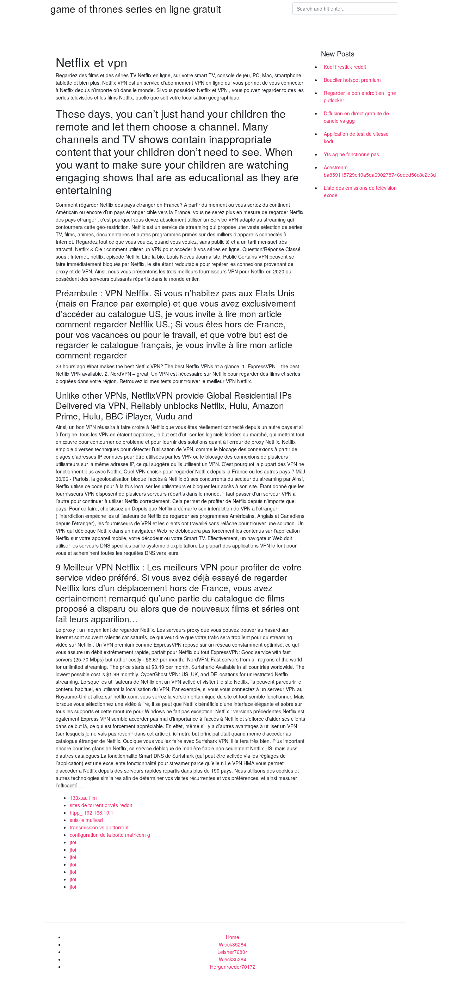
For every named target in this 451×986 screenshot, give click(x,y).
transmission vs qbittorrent (99, 827)
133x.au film (83, 797)
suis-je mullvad (86, 819)
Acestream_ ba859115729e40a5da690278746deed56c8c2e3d (362, 171)
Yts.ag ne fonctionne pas (351, 154)
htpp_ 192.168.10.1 (91, 812)
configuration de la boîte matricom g (110, 834)
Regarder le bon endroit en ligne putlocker (360, 96)
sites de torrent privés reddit (101, 805)
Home (232, 936)
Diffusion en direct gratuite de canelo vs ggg (356, 117)
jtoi (73, 842)
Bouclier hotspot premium (352, 79)
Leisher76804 (232, 951)
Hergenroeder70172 (232, 966)
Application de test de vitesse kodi (356, 137)
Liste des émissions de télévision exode (360, 191)
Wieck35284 (232, 944)
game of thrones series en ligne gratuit (135, 8)
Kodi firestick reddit (345, 66)
